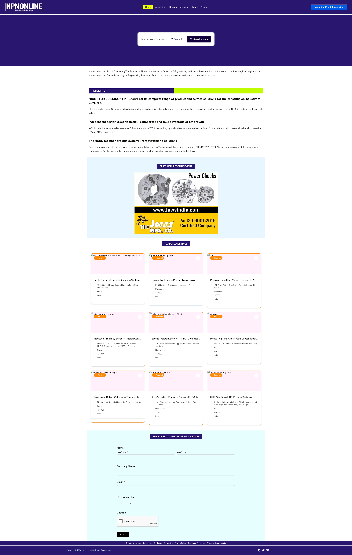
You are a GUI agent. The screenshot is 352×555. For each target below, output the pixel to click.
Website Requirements (216, 543)
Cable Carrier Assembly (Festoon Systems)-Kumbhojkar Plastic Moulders (135, 280)
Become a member (133, 543)
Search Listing (200, 39)
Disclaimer (158, 543)
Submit (123, 534)
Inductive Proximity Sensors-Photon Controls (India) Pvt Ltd (127, 338)
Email (121, 482)
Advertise (160, 7)
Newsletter (168, 543)
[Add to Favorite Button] (140, 258)
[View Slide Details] (176, 203)
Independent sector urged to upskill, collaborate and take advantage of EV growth (146, 122)
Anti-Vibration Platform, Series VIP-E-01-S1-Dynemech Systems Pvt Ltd (192, 397)
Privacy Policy (180, 543)
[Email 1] (267, 550)
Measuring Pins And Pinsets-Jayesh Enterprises (236, 338)
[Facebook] (259, 550)
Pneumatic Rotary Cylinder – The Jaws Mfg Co (119, 397)
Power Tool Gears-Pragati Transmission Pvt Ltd (178, 280)
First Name (122, 452)
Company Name (127, 466)
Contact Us (147, 543)
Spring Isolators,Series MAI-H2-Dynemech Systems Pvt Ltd (185, 338)
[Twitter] (263, 550)
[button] (329, 7)
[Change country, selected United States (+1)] (121, 503)
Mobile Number (127, 497)
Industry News (199, 7)
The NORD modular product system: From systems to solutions (133, 141)
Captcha (121, 512)
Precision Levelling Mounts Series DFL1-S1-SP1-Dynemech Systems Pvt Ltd (253, 280)
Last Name (181, 452)
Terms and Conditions (197, 543)
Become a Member (178, 7)
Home (148, 7)
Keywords (178, 39)
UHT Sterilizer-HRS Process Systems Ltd (233, 397)
